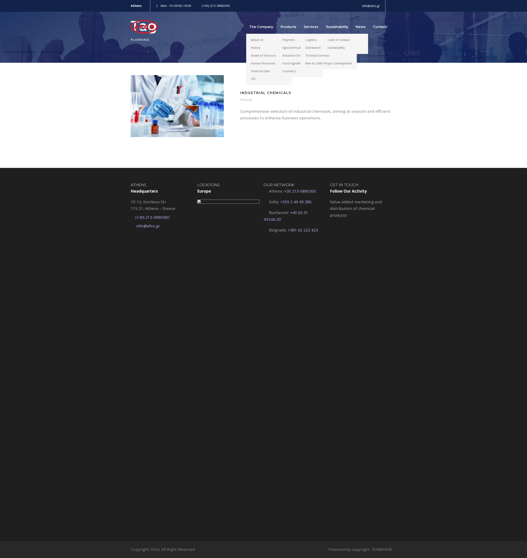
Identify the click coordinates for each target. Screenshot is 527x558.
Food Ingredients (293, 63)
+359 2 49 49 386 (295, 202)
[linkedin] (391, 5)
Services (311, 27)
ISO (253, 79)
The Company (261, 27)
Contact (380, 27)
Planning (246, 99)
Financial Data (260, 71)
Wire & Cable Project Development (328, 63)
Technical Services (317, 55)
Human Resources (263, 63)
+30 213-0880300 (299, 191)
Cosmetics (289, 71)
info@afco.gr (148, 226)
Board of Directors (263, 55)
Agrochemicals (292, 48)
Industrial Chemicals (295, 55)
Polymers (288, 40)
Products (288, 27)
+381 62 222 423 (302, 230)
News (361, 27)
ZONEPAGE (382, 549)
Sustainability (337, 27)
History (255, 48)
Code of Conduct (339, 40)
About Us (257, 40)
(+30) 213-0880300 (216, 5)
